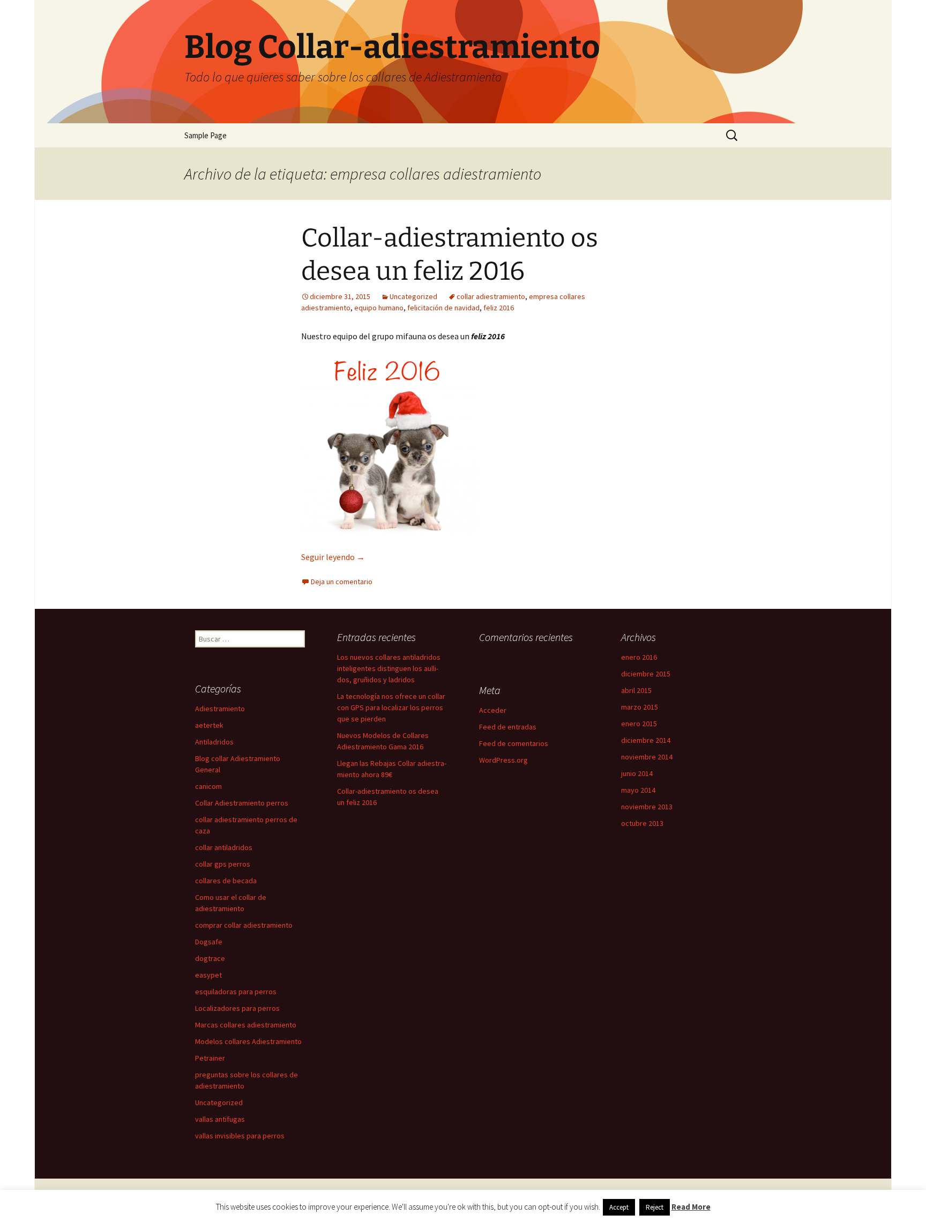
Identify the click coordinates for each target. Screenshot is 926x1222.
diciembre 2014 (645, 740)
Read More (691, 1207)
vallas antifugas (220, 1119)
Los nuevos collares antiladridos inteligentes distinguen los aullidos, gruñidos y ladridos (388, 668)
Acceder (492, 710)
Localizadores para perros (237, 1008)
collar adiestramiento (491, 296)
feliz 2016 (498, 307)
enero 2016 (639, 657)
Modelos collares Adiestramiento (248, 1041)
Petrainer (210, 1058)
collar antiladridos (223, 847)
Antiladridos (214, 742)
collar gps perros (222, 864)
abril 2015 (636, 690)
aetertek (209, 725)
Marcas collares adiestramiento (245, 1025)
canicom (208, 786)
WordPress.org (503, 760)
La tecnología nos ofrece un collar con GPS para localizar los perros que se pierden (391, 707)
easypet (208, 975)
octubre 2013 (642, 823)
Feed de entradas (507, 727)
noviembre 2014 (647, 757)
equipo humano (379, 307)
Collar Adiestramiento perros (241, 803)
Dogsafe (208, 942)
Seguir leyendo (333, 557)
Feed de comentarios (513, 743)
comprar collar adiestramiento (244, 925)
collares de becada (226, 880)
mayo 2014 (638, 790)
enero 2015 (639, 723)
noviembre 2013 (647, 806)
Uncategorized (413, 296)
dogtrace (210, 958)
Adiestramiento (220, 708)
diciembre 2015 (645, 674)
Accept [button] (619, 1207)
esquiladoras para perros (236, 991)
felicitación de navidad (443, 307)
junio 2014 (637, 773)
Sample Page (205, 135)
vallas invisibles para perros (240, 1136)
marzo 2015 (639, 707)
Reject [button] (654, 1207)
